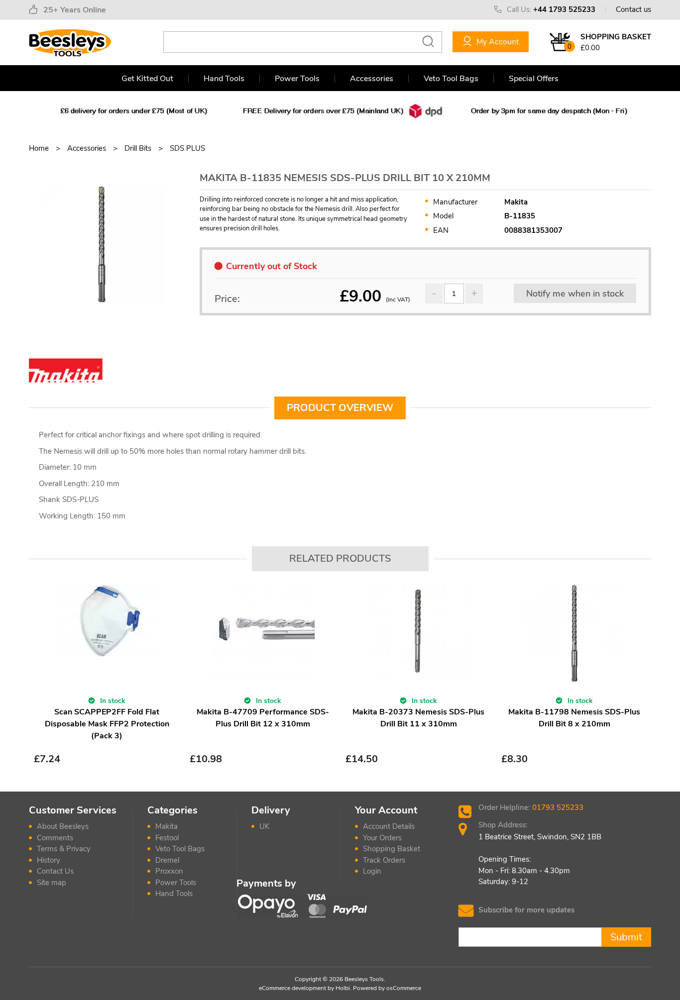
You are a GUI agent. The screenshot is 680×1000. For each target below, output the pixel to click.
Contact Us (55, 871)
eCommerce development (292, 988)
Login (372, 871)
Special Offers (534, 79)
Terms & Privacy (64, 849)
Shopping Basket (391, 849)
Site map (51, 883)
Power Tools (297, 79)
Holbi (343, 988)
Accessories (371, 79)
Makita (166, 826)
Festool (167, 838)
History (48, 860)
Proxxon (169, 871)
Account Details (389, 826)
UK (264, 826)
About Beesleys (63, 826)
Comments (55, 838)
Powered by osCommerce (387, 988)
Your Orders (382, 838)
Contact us (633, 9)
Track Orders (384, 860)
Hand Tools (224, 79)
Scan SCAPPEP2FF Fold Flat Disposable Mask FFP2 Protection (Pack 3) (107, 723)
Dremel (167, 860)
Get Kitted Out (147, 79)
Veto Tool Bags (451, 79)
